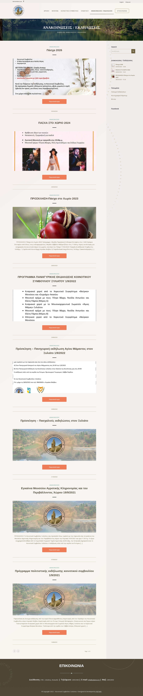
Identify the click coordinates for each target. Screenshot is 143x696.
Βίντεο (113, 99)
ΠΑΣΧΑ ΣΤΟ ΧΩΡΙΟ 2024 (54, 122)
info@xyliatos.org (94, 680)
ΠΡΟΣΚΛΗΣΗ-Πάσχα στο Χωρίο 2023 (54, 198)
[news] (54, 445)
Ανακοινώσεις (54, 47)
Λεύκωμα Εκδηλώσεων (118, 92)
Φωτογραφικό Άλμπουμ (119, 95)
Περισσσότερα (54, 101)
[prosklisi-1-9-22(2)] (54, 377)
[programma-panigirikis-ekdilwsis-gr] (54, 305)
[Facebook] (23, 1)
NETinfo (98, 691)
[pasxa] (54, 223)
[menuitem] (122, 2)
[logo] (19, 11)
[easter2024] (54, 151)
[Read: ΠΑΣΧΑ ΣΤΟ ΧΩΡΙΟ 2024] (113, 71)
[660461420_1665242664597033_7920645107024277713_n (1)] (54, 77)
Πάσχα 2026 (54, 50)
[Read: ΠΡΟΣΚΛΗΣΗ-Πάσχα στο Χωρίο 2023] (113, 76)
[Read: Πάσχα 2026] (113, 65)
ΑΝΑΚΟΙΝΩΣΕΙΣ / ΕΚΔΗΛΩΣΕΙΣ (71, 27)
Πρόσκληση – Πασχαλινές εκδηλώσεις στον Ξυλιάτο (54, 420)
